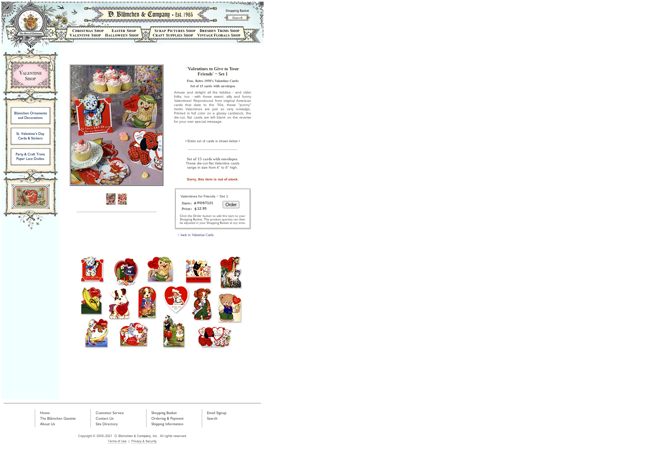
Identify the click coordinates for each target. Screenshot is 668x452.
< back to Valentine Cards (195, 235)
